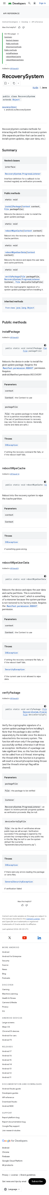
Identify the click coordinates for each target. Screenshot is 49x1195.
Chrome (5, 1152)
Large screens (8, 1022)
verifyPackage (12, 276)
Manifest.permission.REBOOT (18, 368)
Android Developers (10, 22)
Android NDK (7, 1106)
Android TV (7, 1040)
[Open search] (29, 3)
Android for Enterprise (11, 956)
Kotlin (35, 87)
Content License (33, 919)
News (4, 969)
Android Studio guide (11, 1088)
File (6, 209)
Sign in (42, 3)
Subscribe (37, 1181)
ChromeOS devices (10, 1031)
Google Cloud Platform (12, 1161)
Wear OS (6, 1027)
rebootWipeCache (14, 230)
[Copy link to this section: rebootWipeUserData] (32, 563)
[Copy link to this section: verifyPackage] (23, 693)
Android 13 (6, 1068)
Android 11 (6, 1077)
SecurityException (15, 669)
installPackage (13, 206)
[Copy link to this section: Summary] (19, 150)
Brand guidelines (28, 1175)
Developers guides (10, 1093)
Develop (25, 22)
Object (15, 99)
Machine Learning (10, 994)
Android (5, 952)
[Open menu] (4, 3)
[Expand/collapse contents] (18, 34)
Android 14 (7, 1064)
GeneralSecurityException (19, 881)
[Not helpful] (23, 27)
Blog (4, 973)
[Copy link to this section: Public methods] (29, 322)
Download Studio (9, 1101)
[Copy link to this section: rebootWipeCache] (28, 468)
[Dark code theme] (45, 345)
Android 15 (7, 1060)
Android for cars (9, 1035)
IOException (11, 445)
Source (5, 965)
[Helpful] (19, 27)
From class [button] (19, 308)
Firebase (6, 1156)
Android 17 (7, 1051)
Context (26, 206)
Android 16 (7, 1055)
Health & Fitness (9, 998)
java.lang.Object (9, 107)
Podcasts (6, 978)
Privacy (5, 1007)
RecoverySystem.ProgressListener (23, 173)
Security (5, 960)
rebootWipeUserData (15, 252)
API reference (11, 13)
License (14, 1175)
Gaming (5, 989)
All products (7, 1165)
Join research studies (11, 1130)
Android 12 (7, 1073)
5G (3, 1011)
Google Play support (10, 1126)
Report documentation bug (14, 1122)
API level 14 (14, 474)
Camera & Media (9, 1002)
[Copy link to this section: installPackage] (22, 332)
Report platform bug (10, 1117)
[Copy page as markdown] (14, 83)
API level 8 (14, 68)
